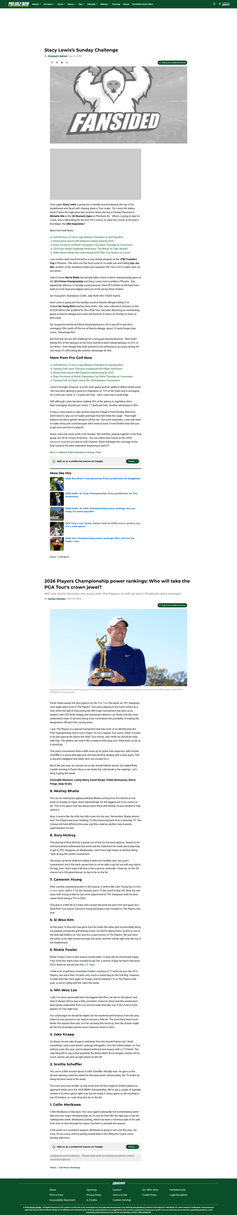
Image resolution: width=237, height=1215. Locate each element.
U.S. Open (89, 964)
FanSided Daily (177, 1189)
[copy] (67, 62)
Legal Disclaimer (178, 1194)
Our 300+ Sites (150, 1189)
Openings (91, 1189)
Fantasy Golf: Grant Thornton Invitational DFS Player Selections (87, 368)
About (126, 4)
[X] (214, 4)
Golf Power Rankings (69, 1167)
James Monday (57, 598)
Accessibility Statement (62, 1200)
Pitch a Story (56, 1194)
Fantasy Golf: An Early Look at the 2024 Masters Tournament (86, 380)
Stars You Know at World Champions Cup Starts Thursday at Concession (93, 244)
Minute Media (35, 1207)
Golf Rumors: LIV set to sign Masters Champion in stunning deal (88, 237)
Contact (117, 1189)
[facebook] (219, 4)
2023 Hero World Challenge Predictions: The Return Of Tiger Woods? (90, 248)
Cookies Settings (122, 1200)
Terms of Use (120, 1194)
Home (53, 557)
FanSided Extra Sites (142, 4)
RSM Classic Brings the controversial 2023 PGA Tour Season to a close (91, 252)
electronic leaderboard (62, 441)
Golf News (64, 557)
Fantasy (116, 4)
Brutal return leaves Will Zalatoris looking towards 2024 (83, 241)
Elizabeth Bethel (57, 56)
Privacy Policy (94, 1194)
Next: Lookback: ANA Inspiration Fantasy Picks (75, 452)
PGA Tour (103, 703)
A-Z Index (91, 1200)
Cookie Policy (149, 1194)
